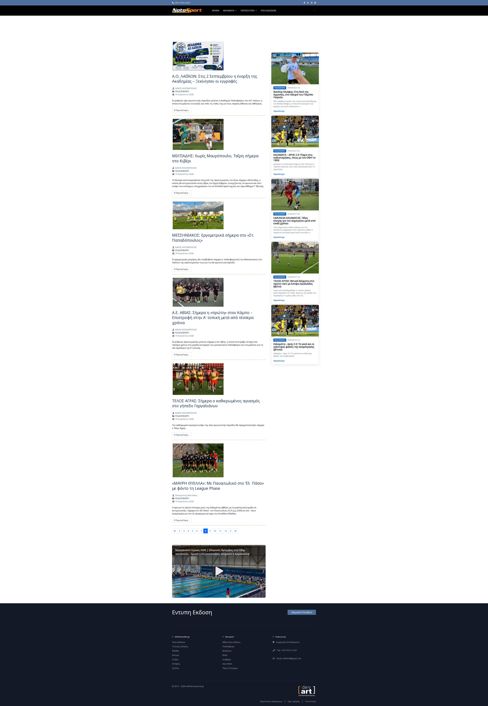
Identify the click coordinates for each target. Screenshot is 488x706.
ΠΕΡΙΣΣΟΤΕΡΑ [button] (247, 10)
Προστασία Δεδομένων (271, 701)
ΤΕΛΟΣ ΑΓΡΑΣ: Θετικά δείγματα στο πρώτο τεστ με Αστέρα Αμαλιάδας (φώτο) (293, 283)
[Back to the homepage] (187, 10)
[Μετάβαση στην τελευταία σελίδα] (235, 531)
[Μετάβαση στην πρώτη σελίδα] (174, 531)
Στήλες (175, 659)
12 (226, 531)
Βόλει (225, 655)
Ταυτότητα (310, 701)
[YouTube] (315, 2)
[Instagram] (311, 2)
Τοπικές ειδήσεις (180, 646)
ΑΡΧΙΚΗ (215, 10)
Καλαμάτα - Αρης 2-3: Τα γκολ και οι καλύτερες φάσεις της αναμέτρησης (292, 354)
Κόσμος (175, 655)
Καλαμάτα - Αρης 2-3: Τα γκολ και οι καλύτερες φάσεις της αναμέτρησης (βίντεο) (293, 346)
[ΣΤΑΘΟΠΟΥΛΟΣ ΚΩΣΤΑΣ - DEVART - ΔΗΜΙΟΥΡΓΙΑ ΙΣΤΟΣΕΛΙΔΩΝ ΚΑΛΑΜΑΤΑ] (306, 690)
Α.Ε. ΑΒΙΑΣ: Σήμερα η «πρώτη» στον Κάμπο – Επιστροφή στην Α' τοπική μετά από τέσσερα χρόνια (213, 317)
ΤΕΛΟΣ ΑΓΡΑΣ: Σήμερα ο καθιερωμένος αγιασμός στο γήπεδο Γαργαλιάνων (216, 403)
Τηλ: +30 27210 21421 (286, 650)
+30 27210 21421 (182, 2)
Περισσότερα (278, 111)
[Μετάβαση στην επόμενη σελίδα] (230, 531)
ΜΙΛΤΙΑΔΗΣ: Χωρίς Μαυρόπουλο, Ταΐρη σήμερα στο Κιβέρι (215, 158)
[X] (308, 2)
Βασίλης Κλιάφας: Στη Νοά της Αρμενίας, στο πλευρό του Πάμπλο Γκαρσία (293, 94)
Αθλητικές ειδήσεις (231, 642)
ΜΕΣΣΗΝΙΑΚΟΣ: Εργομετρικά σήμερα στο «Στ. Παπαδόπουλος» (213, 238)
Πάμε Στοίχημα (230, 668)
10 (215, 531)
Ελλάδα (175, 650)
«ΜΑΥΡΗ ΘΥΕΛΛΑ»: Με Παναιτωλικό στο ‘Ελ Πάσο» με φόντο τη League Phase (218, 486)
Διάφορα (226, 659)
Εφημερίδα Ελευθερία (302, 612)
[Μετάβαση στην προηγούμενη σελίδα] (179, 531)
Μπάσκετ (227, 650)
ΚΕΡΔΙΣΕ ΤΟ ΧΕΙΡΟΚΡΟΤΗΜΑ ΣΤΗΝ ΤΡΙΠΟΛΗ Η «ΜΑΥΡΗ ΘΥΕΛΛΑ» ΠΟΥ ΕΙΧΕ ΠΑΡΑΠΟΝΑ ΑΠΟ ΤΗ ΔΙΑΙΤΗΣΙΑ (294, 167)
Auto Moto (227, 663)
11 (220, 531)
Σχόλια (175, 668)
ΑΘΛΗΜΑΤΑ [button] (228, 10)
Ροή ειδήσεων (178, 642)
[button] (314, 10)
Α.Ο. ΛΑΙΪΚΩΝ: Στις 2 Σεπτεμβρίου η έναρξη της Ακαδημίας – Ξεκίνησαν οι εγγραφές (214, 79)
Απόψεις (176, 663)
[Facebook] (304, 2)
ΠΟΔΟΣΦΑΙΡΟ (182, 91)
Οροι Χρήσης (294, 701)
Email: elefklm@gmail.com (288, 658)
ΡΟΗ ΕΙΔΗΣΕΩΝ (268, 10)
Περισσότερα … (182, 110)
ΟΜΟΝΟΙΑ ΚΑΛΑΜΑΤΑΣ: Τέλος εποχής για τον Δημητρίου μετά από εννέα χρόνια (294, 220)
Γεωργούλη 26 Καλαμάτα (287, 642)
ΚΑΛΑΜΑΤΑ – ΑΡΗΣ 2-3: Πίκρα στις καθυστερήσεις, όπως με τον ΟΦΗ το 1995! (294, 157)
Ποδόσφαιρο (228, 646)
